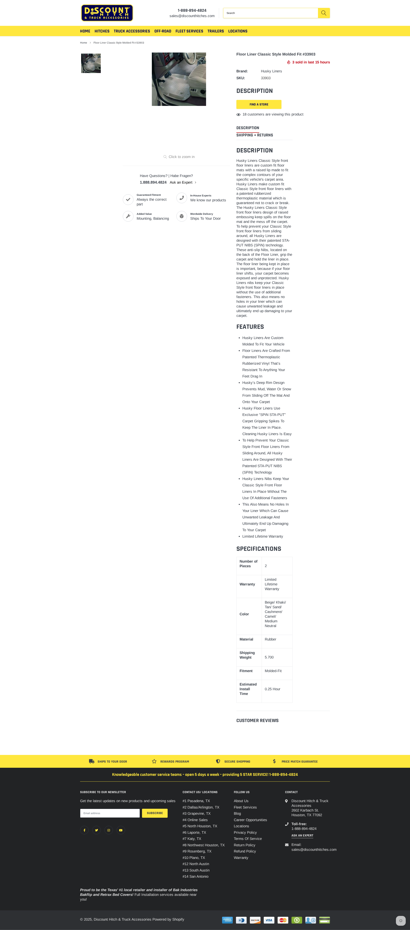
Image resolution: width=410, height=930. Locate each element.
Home (85, 31)
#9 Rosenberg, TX (197, 851)
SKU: (240, 78)
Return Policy (244, 845)
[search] (324, 13)
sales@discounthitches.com (314, 850)
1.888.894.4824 (153, 182)
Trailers (216, 31)
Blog (237, 814)
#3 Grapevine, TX (197, 814)
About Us (241, 801)
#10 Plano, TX (194, 858)
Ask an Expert (181, 182)
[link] (84, 830)
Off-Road (162, 31)
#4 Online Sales (195, 820)
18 (244, 114)
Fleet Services (245, 807)
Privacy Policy (245, 833)
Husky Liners (271, 71)
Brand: (242, 71)
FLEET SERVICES (189, 31)
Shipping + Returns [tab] (254, 135)
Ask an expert (302, 835)
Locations (237, 31)
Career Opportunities (250, 820)
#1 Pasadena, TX (196, 801)
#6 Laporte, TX (194, 833)
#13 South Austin (196, 870)
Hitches (102, 31)
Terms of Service (248, 839)
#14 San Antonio (195, 876)
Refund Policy (245, 851)
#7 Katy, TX (192, 839)
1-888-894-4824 (192, 10)
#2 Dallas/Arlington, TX (201, 807)
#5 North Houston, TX (200, 826)
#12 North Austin (196, 864)
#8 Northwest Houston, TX (204, 845)
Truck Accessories (132, 31)
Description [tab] (247, 128)
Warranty (241, 858)
